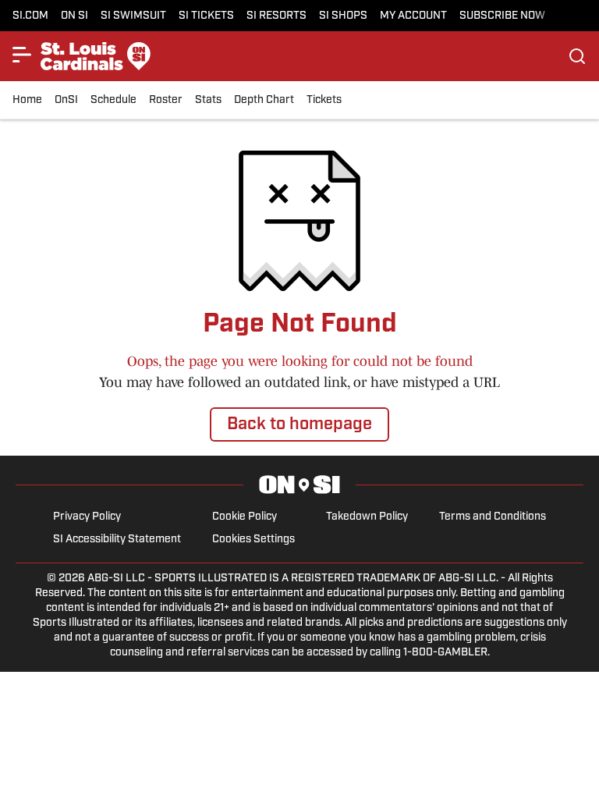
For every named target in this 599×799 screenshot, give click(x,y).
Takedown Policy (367, 517)
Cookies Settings (253, 539)
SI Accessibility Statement (117, 539)
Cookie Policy (244, 517)
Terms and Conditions (492, 517)
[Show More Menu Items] (21, 54)
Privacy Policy (87, 517)
